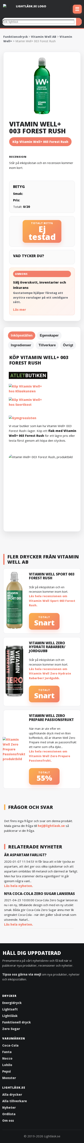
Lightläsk (10, 1016)
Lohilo (7, 1065)
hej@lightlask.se (51, 826)
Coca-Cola (10, 1045)
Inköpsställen (21, 335)
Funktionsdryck (15, 37)
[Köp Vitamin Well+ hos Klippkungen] (44, 388)
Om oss (8, 1120)
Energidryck (12, 1003)
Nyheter (9, 1107)
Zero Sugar (11, 1029)
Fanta (7, 1052)
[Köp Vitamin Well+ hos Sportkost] (44, 401)
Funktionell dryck (16, 1022)
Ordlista (8, 1114)
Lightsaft (10, 1009)
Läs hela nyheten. (18, 886)
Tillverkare (47, 345)
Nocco (7, 1058)
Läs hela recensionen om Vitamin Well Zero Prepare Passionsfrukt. (49, 755)
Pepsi (6, 1071)
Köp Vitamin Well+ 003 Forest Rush (40, 142)
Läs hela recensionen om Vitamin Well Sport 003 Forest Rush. (52, 600)
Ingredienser (21, 345)
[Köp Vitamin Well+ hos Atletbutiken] (44, 375)
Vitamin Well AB (43, 37)
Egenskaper (49, 335)
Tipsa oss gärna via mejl (21, 974)
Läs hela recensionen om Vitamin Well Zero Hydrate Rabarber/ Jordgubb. (50, 673)
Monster (9, 1078)
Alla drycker (12, 1094)
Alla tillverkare (14, 1101)
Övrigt (68, 345)
